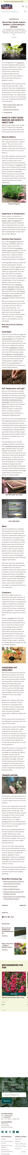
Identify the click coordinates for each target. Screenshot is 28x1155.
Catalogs (3, 1139)
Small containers (20, 576)
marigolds (10, 289)
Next (4, 1010)
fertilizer (6, 859)
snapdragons (9, 295)
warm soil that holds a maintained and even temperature (13, 400)
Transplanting (7, 112)
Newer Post (23, 905)
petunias (16, 295)
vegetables (12, 241)
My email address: (7, 1091)
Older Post (5, 905)
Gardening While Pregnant (11, 889)
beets (17, 269)
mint (21, 347)
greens (18, 267)
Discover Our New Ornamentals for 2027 (13, 1)
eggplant (16, 220)
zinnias (17, 287)
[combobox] (12, 11)
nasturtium (10, 287)
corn (11, 271)
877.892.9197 (7, 1117)
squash (9, 250)
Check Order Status (20, 1146)
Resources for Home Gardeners (6, 1146)
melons (4, 250)
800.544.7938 (8, 1115)
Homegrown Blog (14, 19)
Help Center (18, 1139)
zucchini (15, 250)
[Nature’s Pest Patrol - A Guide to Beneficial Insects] (20, 949)
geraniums (5, 298)
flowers (22, 291)
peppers (4, 220)
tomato (18, 165)
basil (9, 220)
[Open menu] (26, 6)
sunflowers (18, 284)
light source (5, 406)
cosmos (4, 287)
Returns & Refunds (20, 1144)
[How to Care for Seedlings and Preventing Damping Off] (20, 933)
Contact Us (18, 1148)
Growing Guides (5, 1154)
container (11, 618)
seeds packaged (7, 339)
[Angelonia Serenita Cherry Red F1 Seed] (14, 983)
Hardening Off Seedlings (11, 109)
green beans (18, 354)
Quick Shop (14, 994)
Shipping (17, 1141)
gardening (20, 62)
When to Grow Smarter (10, 886)
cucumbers (19, 248)
